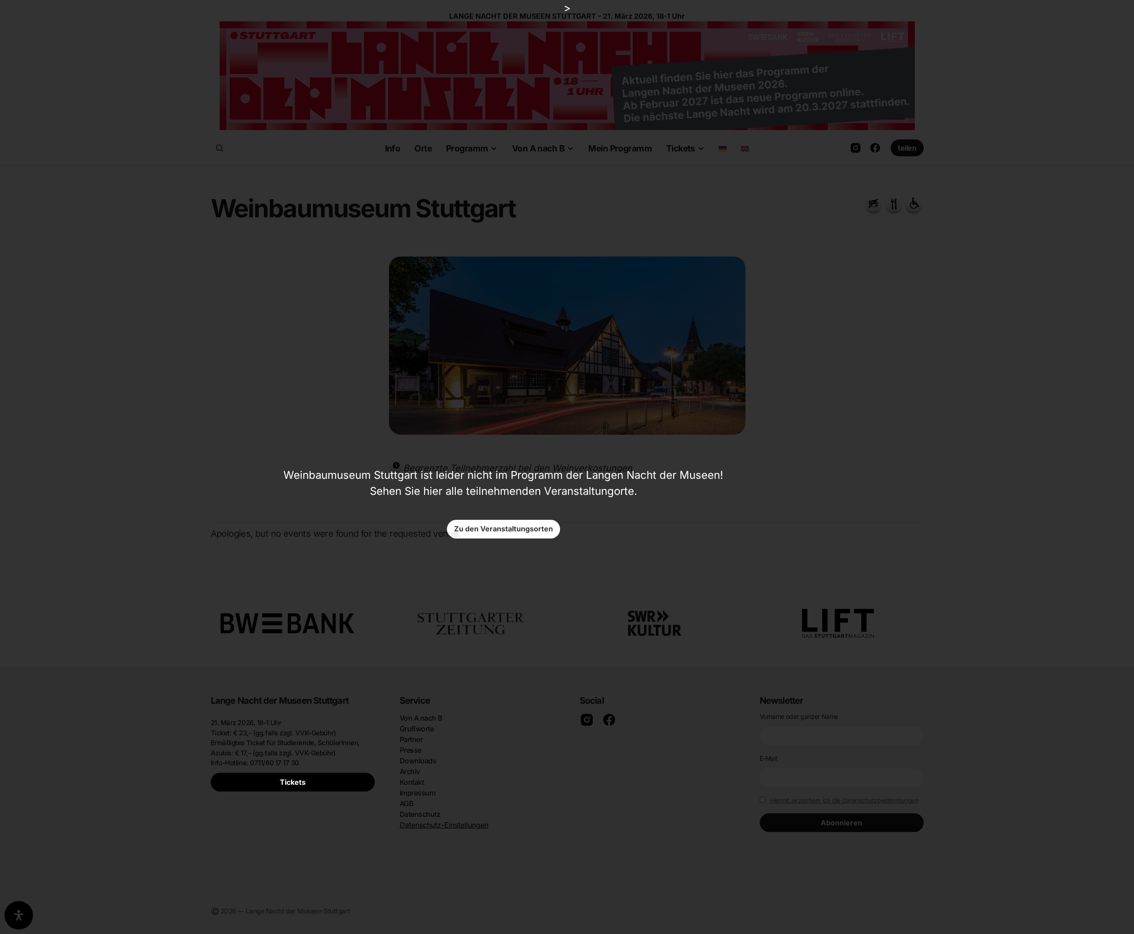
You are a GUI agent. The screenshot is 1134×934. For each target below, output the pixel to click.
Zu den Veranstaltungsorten (503, 528)
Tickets (293, 782)
